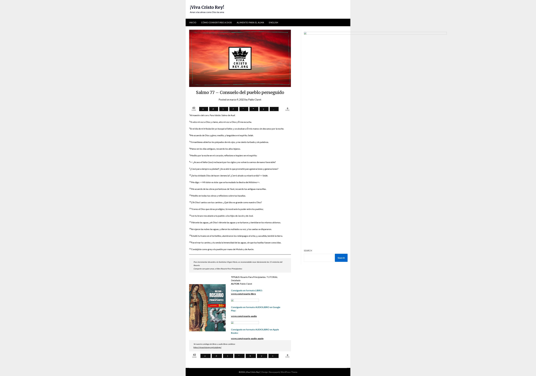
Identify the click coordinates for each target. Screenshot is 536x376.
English (273, 22)
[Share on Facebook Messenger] (253, 109)
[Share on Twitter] (213, 109)
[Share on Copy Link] (274, 109)
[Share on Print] (273, 356)
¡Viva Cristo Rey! (207, 7)
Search (308, 250)
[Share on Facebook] (203, 109)
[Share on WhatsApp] (233, 109)
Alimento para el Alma (250, 22)
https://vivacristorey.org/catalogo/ (207, 347)
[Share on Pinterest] (251, 356)
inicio (192, 22)
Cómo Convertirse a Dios (216, 22)
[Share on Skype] (223, 109)
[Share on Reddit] (263, 109)
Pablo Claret (254, 99)
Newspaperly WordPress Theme (283, 372)
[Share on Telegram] (243, 109)
